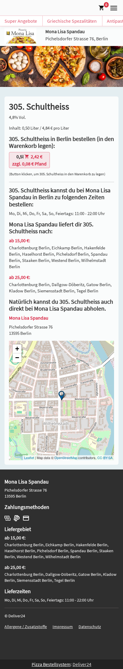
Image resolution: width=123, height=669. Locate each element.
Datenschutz (90, 626)
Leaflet (29, 457)
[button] (112, 7)
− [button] (17, 357)
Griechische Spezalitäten (72, 21)
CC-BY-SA (105, 457)
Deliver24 (82, 664)
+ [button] (17, 348)
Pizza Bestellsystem (51, 664)
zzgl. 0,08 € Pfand (29, 160)
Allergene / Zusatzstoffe (25, 626)
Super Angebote (20, 21)
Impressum (63, 626)
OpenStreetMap (65, 457)
